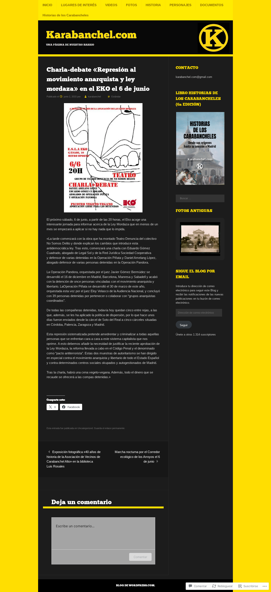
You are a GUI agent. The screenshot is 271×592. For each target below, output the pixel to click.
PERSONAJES (180, 5)
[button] (200, 148)
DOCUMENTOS (211, 5)
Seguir (184, 325)
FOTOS (131, 5)
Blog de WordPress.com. (135, 585)
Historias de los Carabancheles (65, 15)
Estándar (116, 96)
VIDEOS (111, 5)
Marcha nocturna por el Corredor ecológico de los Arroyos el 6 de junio (137, 456)
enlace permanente (114, 428)
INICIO (47, 5)
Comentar (140, 557)
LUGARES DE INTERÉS (79, 5)
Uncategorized (85, 428)
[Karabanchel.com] (135, 53)
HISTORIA (153, 5)
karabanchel (94, 96)
